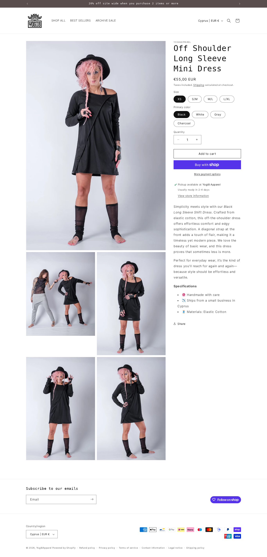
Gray (217, 114)
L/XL (227, 99)
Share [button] (181, 323)
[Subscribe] (92, 499)
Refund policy (87, 548)
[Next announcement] (239, 3)
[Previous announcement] (27, 3)
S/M (195, 99)
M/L (210, 99)
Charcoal (184, 123)
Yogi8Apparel (44, 548)
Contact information (153, 548)
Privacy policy (107, 548)
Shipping (198, 84)
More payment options (207, 174)
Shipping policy (195, 548)
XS (180, 99)
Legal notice (175, 548)
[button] (229, 20)
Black (182, 114)
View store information (193, 195)
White (200, 114)
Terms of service (128, 548)
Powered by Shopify (64, 548)
